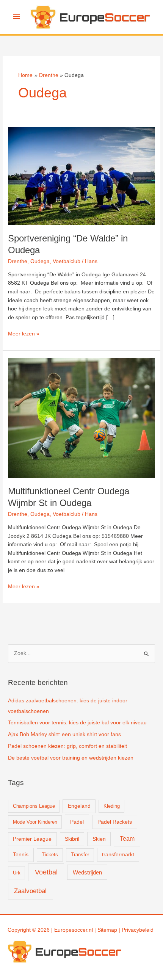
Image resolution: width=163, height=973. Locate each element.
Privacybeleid (138, 930)
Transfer (80, 854)
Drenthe (17, 261)
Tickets (50, 854)
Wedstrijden (87, 872)
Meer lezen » (23, 334)
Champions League (34, 806)
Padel (77, 822)
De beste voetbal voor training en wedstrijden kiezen (70, 758)
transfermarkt (118, 854)
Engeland (79, 806)
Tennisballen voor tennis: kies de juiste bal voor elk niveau (77, 722)
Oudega (40, 261)
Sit (100, 930)
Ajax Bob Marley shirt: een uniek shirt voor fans (64, 734)
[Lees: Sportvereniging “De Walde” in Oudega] (81, 176)
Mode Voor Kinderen (35, 822)
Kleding (111, 806)
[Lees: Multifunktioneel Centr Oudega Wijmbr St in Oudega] (81, 418)
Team (127, 838)
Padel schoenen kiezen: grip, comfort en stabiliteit (67, 746)
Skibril (72, 839)
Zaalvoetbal (30, 891)
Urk (16, 873)
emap (110, 930)
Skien (99, 839)
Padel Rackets (114, 822)
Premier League (32, 839)
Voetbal (46, 872)
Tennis (20, 854)
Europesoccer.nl (73, 930)
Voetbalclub (66, 261)
